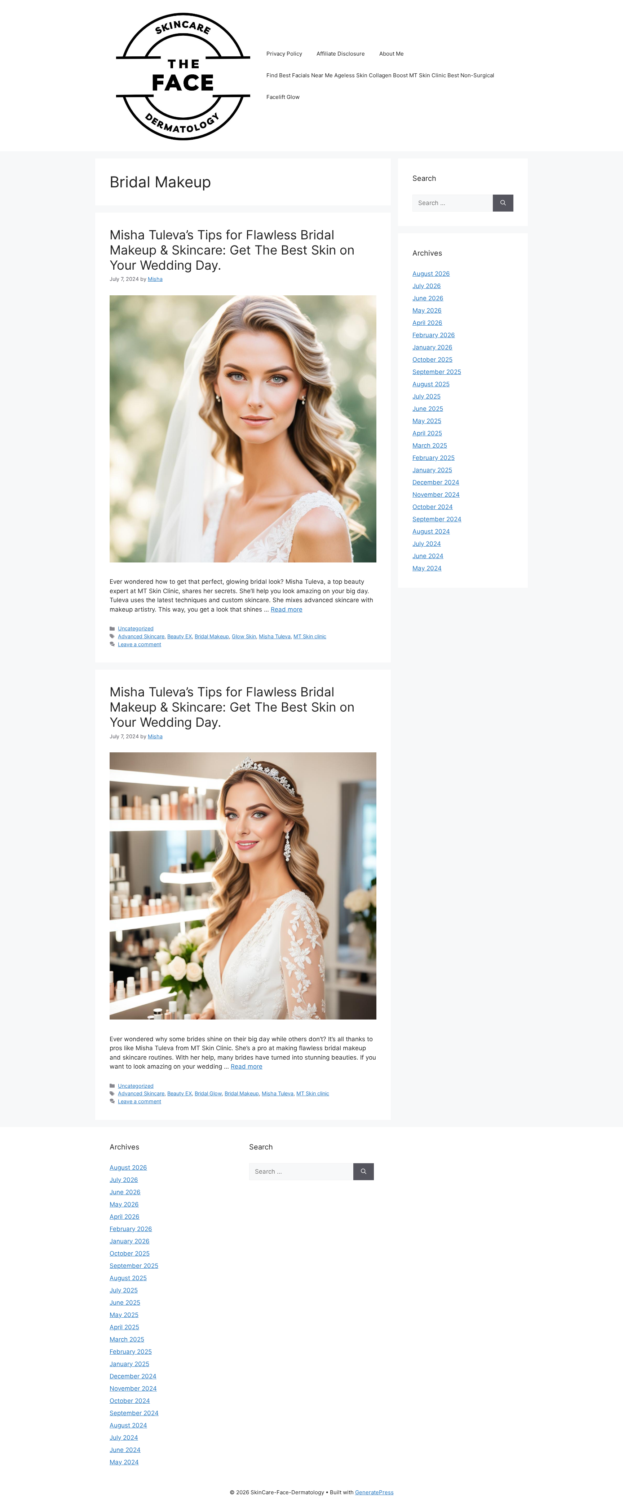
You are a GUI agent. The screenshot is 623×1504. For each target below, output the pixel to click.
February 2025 (433, 457)
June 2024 (427, 556)
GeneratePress (374, 1492)
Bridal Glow (208, 1093)
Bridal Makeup (212, 636)
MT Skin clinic (309, 636)
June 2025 (427, 408)
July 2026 (426, 286)
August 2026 (431, 273)
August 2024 (431, 531)
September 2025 (436, 371)
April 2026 (427, 322)
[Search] (503, 203)
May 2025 (426, 421)
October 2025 (432, 359)
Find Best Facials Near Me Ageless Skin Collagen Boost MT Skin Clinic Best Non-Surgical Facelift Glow (380, 86)
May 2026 (427, 310)
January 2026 (432, 347)
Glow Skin (244, 636)
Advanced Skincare (141, 636)
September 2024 (436, 519)
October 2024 (432, 506)
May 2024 (427, 568)
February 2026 (433, 335)
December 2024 (435, 482)
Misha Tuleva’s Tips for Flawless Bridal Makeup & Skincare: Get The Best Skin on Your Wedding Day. (232, 250)
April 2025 (427, 433)
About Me (391, 53)
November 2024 (436, 494)
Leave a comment (139, 644)
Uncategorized (136, 628)
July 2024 (426, 543)
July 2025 (426, 396)
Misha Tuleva (275, 636)
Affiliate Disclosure (341, 53)
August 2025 (431, 384)
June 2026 (427, 298)
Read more (286, 609)
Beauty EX (179, 636)
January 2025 (432, 470)
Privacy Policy (284, 53)
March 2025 (429, 445)
